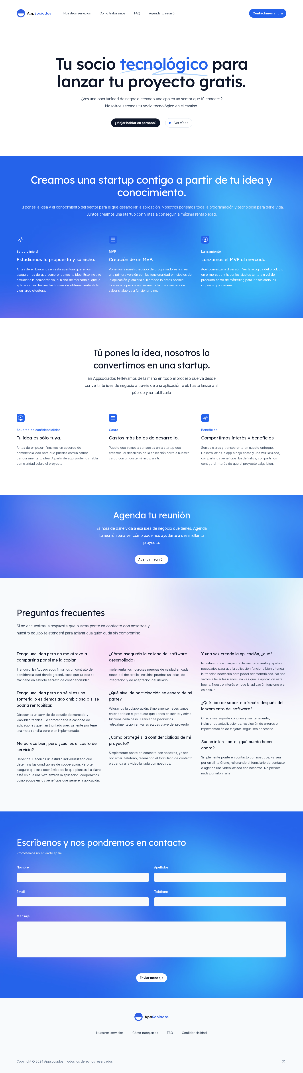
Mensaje (23, 916)
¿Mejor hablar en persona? (136, 123)
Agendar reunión (151, 559)
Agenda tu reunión (162, 13)
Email (21, 892)
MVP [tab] (112, 251)
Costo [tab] (113, 430)
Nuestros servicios (77, 13)
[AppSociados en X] (283, 1061)
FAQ (137, 13)
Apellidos (161, 867)
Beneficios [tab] (209, 430)
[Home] (34, 13)
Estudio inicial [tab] (27, 251)
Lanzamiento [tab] (211, 251)
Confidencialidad (194, 1033)
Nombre (23, 867)
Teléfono (161, 892)
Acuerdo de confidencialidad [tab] (39, 430)
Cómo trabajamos (112, 13)
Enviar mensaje (151, 978)
